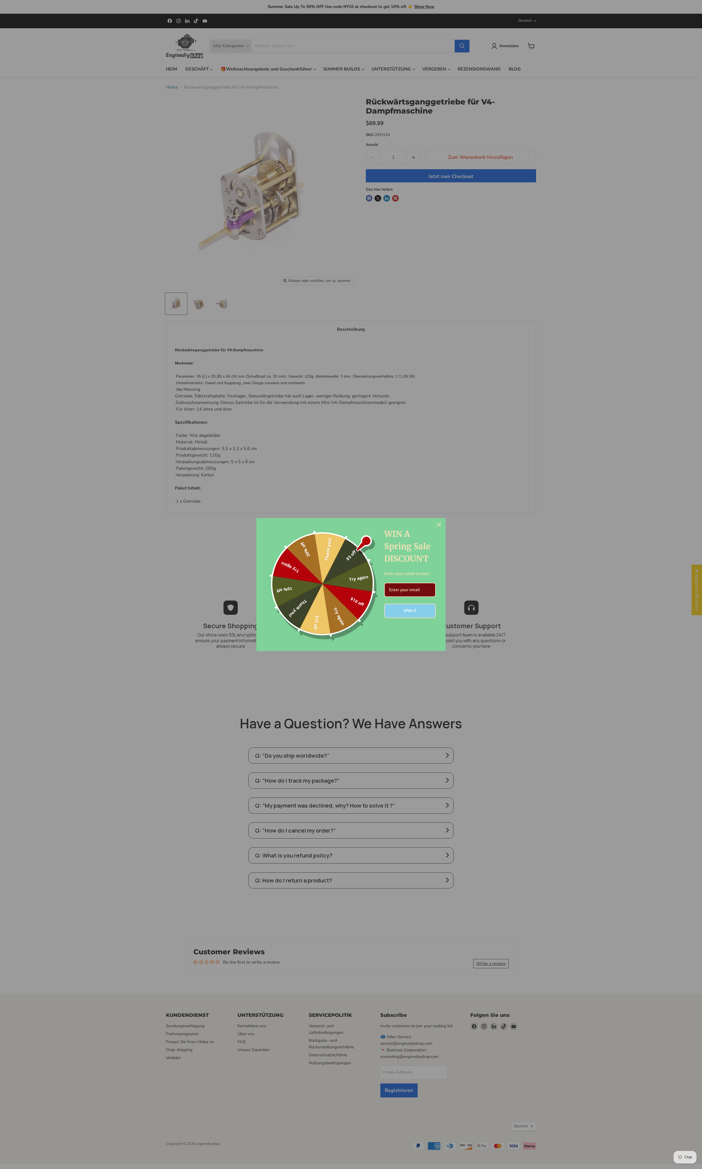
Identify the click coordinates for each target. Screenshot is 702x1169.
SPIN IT (410, 610)
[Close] (439, 524)
